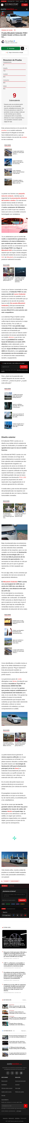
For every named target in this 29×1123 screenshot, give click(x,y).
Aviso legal (17, 1088)
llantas (15, 681)
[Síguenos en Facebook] (13, 915)
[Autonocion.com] (9, 9)
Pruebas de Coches (7, 30)
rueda (19, 679)
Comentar (22, 900)
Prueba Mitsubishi (14, 881)
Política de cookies (19, 1091)
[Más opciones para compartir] (26, 48)
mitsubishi (6, 881)
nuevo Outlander (20, 294)
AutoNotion (4, 1084)
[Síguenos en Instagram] (21, 915)
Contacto (17, 1084)
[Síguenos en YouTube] (25, 915)
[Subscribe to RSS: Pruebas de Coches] (15, 30)
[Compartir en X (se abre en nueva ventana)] (22, 48)
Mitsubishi (10, 257)
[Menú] (27, 9)
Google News (7, 915)
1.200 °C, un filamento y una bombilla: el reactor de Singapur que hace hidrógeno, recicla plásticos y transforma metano (14, 964)
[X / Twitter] (12, 1073)
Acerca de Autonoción (20, 1081)
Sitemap (3, 1095)
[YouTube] (21, 1073)
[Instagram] (17, 1073)
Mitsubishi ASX (6, 250)
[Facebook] (8, 1073)
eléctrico (11, 337)
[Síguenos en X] (17, 915)
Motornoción (4, 1081)
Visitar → (26, 908)
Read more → (24, 1030)
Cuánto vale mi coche (6, 1091)
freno (17, 768)
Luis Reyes (10, 41)
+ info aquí (18, 1111)
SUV (2, 257)
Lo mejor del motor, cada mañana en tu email (13, 363)
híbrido (9, 811)
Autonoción (5, 1118)
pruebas (4, 130)
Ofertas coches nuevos (6, 1088)
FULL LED (22, 477)
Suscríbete (23, 366)
